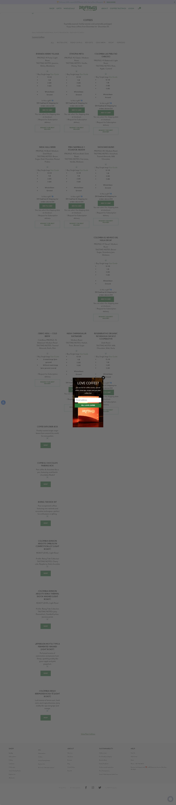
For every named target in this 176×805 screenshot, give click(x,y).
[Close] (103, 377)
